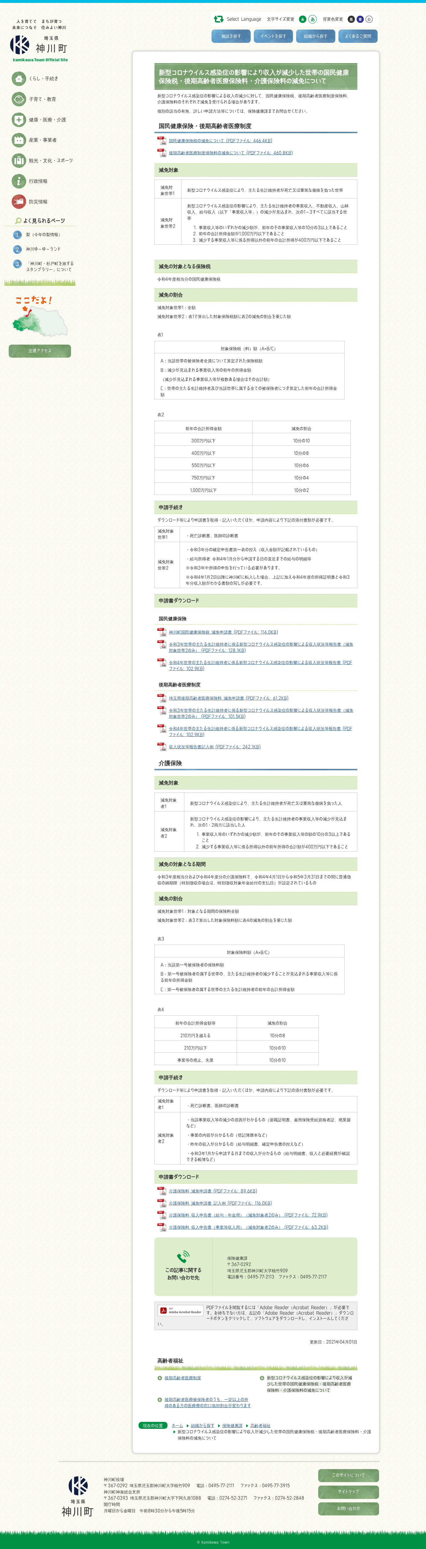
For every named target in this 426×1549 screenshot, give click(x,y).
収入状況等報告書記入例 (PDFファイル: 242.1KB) (215, 747)
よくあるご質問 (358, 36)
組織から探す (315, 36)
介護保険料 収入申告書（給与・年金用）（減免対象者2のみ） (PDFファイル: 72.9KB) (248, 1215)
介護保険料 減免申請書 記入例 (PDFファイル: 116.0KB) (220, 1203)
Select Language (244, 19)
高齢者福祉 (170, 1360)
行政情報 (38, 181)
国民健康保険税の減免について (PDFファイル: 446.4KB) (220, 140)
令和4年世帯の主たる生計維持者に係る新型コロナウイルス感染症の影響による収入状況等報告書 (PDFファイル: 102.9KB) (260, 665)
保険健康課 (232, 1425)
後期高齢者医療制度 (183, 1378)
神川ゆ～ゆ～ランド (43, 249)
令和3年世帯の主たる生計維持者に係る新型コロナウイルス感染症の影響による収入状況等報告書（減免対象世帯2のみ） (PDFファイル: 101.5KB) (261, 713)
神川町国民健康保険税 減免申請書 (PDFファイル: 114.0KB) (223, 632)
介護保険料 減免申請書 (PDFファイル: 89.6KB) (213, 1191)
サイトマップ (348, 1491)
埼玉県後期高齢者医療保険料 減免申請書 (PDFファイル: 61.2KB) (228, 698)
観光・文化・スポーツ (51, 160)
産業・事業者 (43, 140)
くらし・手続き (43, 78)
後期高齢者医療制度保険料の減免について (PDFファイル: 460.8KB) (231, 153)
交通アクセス (40, 350)
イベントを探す (273, 36)
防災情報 (38, 201)
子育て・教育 (42, 99)
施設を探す (231, 36)
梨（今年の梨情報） (44, 234)
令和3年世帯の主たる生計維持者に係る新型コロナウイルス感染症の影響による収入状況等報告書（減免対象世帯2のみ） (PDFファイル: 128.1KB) (261, 647)
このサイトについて (348, 1475)
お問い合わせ (348, 1508)
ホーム (177, 1425)
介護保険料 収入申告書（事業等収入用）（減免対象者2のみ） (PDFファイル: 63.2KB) (248, 1227)
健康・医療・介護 (47, 119)
